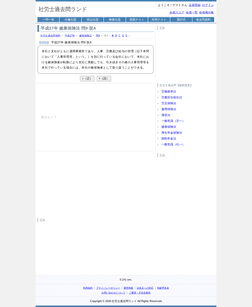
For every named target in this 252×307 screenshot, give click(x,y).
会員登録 (195, 5)
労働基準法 (168, 91)
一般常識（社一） (173, 144)
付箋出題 (70, 19)
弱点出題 (93, 19)
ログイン (208, 5)
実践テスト (137, 19)
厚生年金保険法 (171, 132)
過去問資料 (203, 19)
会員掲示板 (206, 12)
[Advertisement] (185, 54)
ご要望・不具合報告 (140, 292)
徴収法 (165, 115)
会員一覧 (192, 12)
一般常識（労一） (173, 120)
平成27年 (70, 35)
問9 (98, 35)
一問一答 (48, 19)
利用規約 (88, 288)
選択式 (181, 19)
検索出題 (115, 19)
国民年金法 (168, 138)
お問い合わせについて (113, 292)
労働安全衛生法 (171, 97)
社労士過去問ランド (63, 9)
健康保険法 (85, 35)
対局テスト (159, 19)
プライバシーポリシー (108, 288)
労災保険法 (168, 103)
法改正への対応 (145, 288)
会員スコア (177, 12)
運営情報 (128, 288)
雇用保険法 (168, 109)
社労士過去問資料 (50, 35)
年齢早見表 (163, 288)
